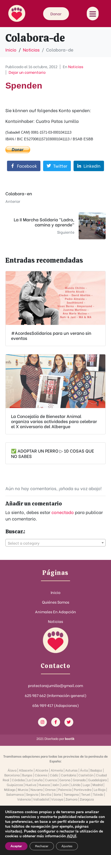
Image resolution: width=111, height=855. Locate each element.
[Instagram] (42, 722)
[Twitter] (68, 722)
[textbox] (55, 543)
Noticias (75, 66)
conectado (62, 512)
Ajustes (66, 846)
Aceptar (16, 846)
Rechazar (41, 846)
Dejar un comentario (27, 72)
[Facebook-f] (55, 722)
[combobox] (55, 542)
